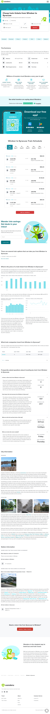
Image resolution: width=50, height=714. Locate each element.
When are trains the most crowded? (10, 431)
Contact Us (36, 698)
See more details (5, 258)
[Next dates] (44, 147)
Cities (39, 39)
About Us (19, 698)
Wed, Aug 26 (8, 27)
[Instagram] (2, 691)
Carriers (25, 39)
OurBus (41, 534)
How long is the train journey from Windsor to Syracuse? (15, 394)
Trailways (14, 593)
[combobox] (11, 23)
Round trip (13, 20)
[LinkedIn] (7, 691)
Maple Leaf (18, 537)
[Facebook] (4, 691)
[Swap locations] (25, 23)
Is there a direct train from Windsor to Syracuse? (13, 377)
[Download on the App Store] (30, 124)
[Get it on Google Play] (40, 124)
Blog (19, 700)
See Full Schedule (25, 212)
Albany (28, 535)
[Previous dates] (5, 147)
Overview (11, 39)
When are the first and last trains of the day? (12, 417)
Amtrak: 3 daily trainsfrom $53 (9, 256)
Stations (46, 39)
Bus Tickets (4, 698)
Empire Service (22, 592)
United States (10, 675)
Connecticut (23, 472)
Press (19, 702)
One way (6, 20)
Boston (22, 535)
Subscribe (6, 242)
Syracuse (22, 675)
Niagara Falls (26, 598)
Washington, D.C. (43, 598)
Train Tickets (3, 675)
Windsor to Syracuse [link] (30, 675)
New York (28, 514)
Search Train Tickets (25, 629)
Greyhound (27, 534)
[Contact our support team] (47, 711)
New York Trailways (34, 534)
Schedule (4, 39)
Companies (36, 700)
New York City (33, 598)
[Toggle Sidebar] (48, 1)
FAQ (32, 39)
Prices (18, 39)
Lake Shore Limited (9, 537)
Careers (19, 704)
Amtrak (3, 354)
